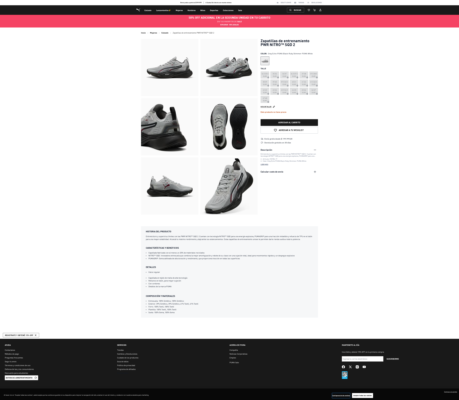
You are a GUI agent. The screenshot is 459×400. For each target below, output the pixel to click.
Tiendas (301, 2)
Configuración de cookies (341, 395)
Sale (240, 10)
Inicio (143, 33)
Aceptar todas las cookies (362, 395)
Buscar (297, 10)
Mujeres (179, 10)
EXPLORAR (224, 25)
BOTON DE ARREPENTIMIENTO (19, 378)
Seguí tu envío (286, 2)
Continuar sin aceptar (450, 392)
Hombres (192, 10)
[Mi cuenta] (320, 10)
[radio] (265, 60)
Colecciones (228, 10)
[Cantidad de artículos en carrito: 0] (314, 10)
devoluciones (316, 2)
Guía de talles (266, 107)
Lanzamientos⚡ (163, 10)
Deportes (214, 10)
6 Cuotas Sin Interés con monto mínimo (219, 2)
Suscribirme (393, 359)
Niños (202, 10)
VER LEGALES (234, 25)
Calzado (147, 10)
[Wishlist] (308, 10)
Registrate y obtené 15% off (19, 335)
